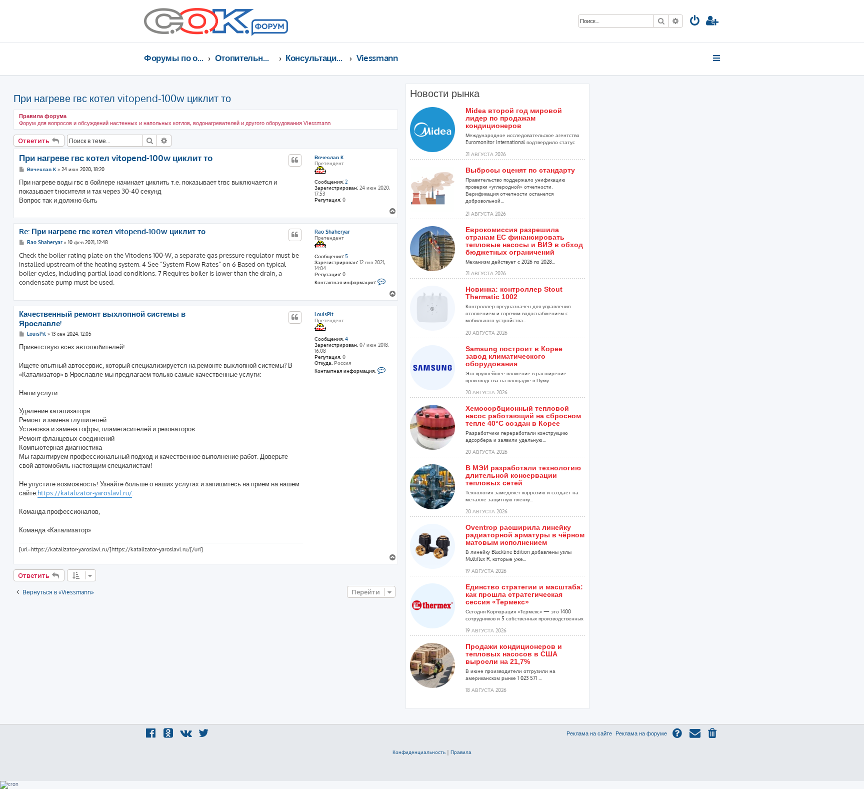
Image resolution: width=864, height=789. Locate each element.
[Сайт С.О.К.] (216, 21)
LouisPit (324, 314)
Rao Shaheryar (332, 232)
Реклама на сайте (589, 733)
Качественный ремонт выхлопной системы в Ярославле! (102, 319)
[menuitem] (695, 22)
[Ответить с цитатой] (295, 160)
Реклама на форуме (641, 733)
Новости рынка (445, 93)
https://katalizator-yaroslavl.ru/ (85, 493)
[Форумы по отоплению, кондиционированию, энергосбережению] (269, 28)
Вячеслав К (329, 157)
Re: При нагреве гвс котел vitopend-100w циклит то (112, 231)
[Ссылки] (717, 58)
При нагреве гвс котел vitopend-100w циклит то (122, 98)
